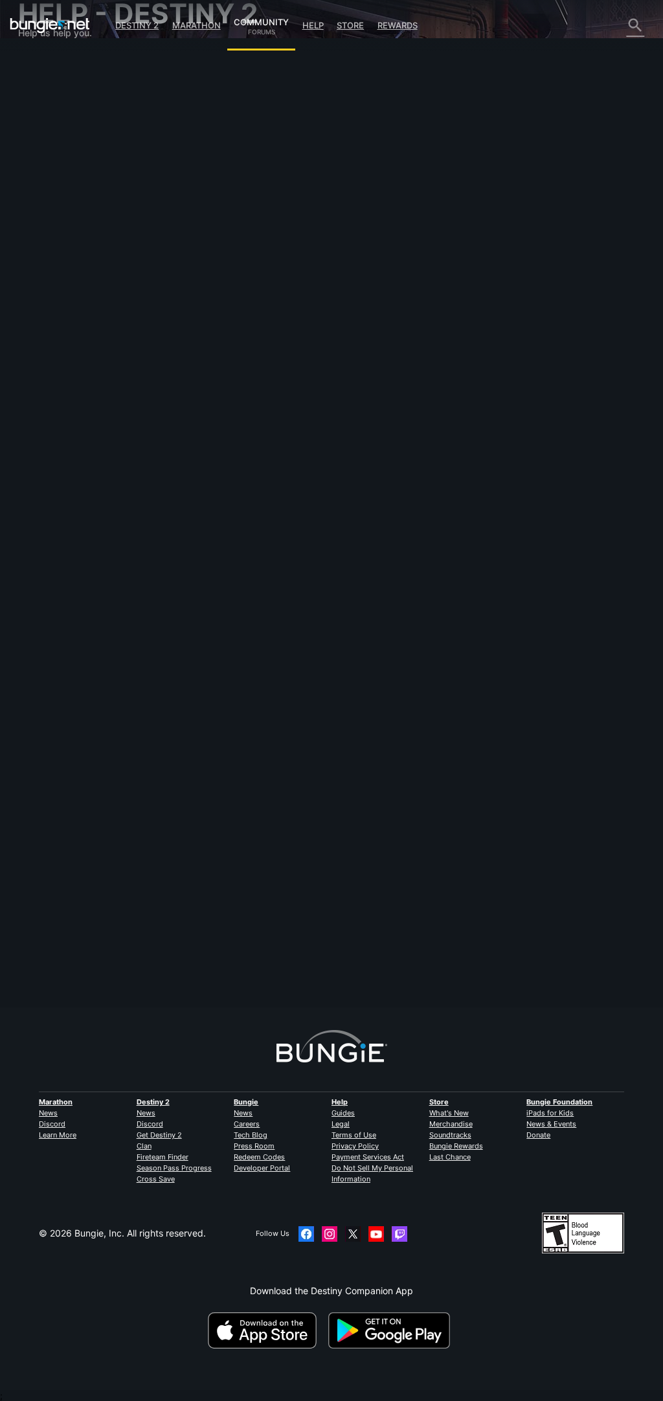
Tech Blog (250, 1134)
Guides (343, 1112)
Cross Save (156, 1178)
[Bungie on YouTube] (376, 1234)
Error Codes (51, 138)
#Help (191, 375)
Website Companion (68, 193)
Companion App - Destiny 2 (84, 259)
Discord (52, 1123)
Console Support (61, 237)
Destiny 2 (137, 25)
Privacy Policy (355, 1145)
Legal (341, 1123)
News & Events (551, 1123)
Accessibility (52, 182)
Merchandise (451, 1123)
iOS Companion (58, 204)
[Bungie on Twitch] (399, 1234)
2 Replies (205, 1001)
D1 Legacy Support (67, 248)
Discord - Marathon (66, 314)
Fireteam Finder (162, 1156)
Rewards (397, 25)
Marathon (196, 25)
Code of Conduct (58, 329)
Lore (35, 105)
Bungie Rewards (456, 1145)
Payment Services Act (368, 1156)
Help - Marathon (60, 303)
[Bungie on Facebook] (306, 1234)
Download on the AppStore (267, 1330)
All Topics (46, 61)
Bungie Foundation (559, 1101)
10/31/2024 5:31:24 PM (284, 430)
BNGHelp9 (201, 928)
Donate (538, 1134)
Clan (144, 1145)
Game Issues (53, 171)
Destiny (50, 25)
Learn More (57, 1134)
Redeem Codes (259, 1156)
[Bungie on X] (353, 1234)
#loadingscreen (293, 375)
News (48, 1112)
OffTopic (44, 292)
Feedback (47, 83)
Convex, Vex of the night (231, 318)
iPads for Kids (550, 1112)
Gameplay (47, 116)
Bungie (246, 1101)
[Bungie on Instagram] (329, 1234)
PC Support (50, 226)
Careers (247, 1123)
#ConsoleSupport (234, 375)
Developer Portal (262, 1167)
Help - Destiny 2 (60, 127)
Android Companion (67, 215)
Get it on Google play (391, 1330)
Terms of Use (354, 1134)
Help (313, 25)
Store (350, 25)
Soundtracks (450, 1134)
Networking (50, 149)
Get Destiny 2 (159, 1134)
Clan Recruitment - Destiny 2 (86, 270)
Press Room (254, 1145)
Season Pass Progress (174, 1167)
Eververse (47, 160)
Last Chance (450, 1156)
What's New (449, 1112)
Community (261, 20)
